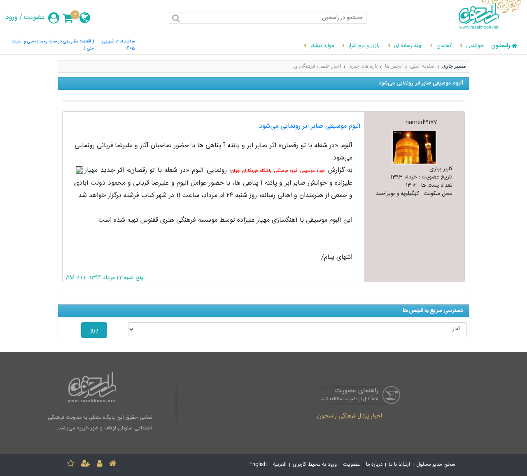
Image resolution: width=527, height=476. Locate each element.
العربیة (280, 464)
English (258, 464)
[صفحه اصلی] (113, 465)
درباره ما (374, 464)
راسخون (500, 46)
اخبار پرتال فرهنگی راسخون (349, 416)
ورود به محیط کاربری (315, 464)
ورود (12, 18)
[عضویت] (85, 465)
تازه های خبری (363, 66)
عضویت (34, 18)
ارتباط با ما (399, 464)
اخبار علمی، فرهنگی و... (316, 66)
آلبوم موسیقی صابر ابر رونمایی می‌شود (310, 126)
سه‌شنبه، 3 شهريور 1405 (118, 45)
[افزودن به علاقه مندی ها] (71, 465)
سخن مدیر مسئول (435, 464)
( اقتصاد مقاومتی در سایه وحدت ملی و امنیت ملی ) (53, 45)
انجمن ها (394, 66)
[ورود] (99, 465)
